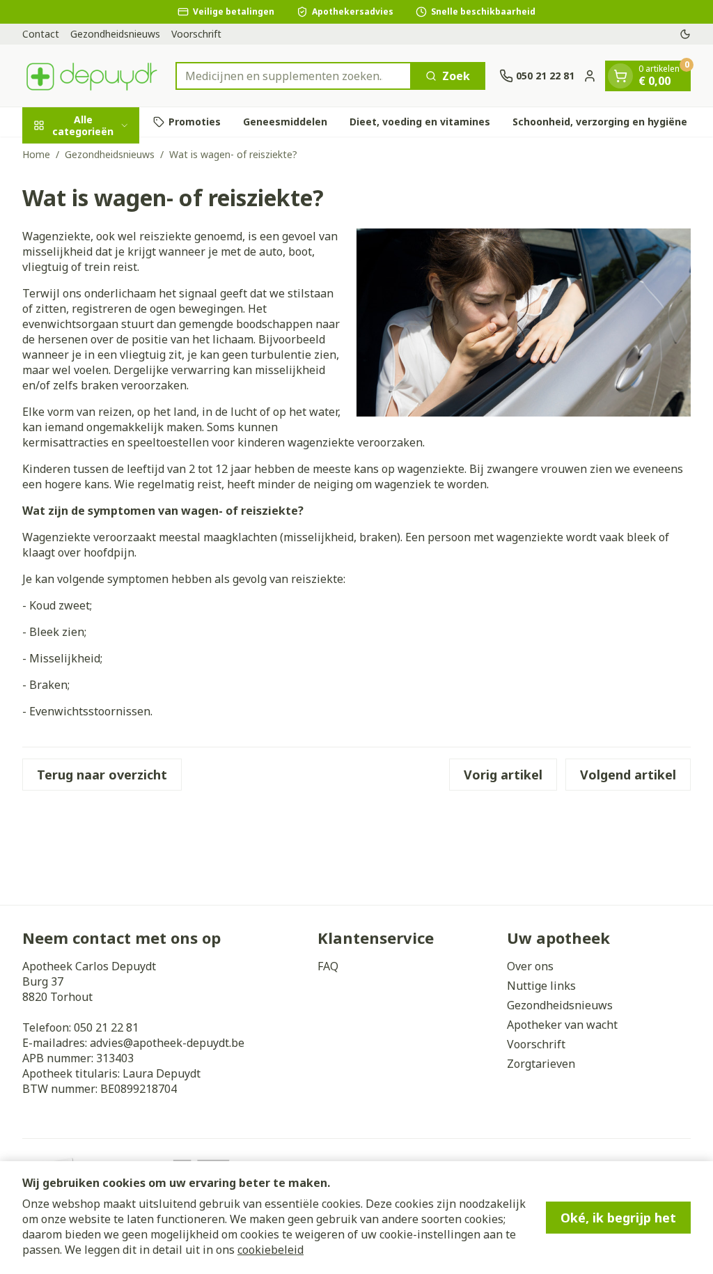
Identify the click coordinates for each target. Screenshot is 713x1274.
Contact (40, 33)
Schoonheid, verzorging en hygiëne (599, 121)
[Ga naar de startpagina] (92, 75)
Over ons (530, 966)
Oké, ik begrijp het (618, 1217)
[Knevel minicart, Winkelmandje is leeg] (620, 75)
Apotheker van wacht (562, 1024)
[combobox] (293, 76)
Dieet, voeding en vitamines (420, 121)
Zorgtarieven (541, 1063)
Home (36, 154)
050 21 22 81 (106, 1027)
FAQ (328, 966)
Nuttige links (541, 985)
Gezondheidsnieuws (115, 33)
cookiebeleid (270, 1249)
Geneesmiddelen (285, 121)
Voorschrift (196, 33)
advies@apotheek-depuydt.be (167, 1042)
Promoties (195, 121)
